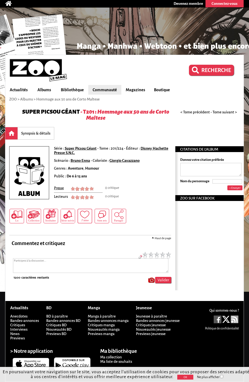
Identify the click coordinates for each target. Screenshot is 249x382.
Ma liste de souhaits (116, 361)
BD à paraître (57, 316)
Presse (59, 188)
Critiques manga (101, 325)
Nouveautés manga (104, 329)
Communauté (105, 90)
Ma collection (111, 357)
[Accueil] (11, 3)
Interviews (18, 329)
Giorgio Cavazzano (124, 160)
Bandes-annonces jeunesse (158, 320)
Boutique (162, 90)
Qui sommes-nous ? (224, 310)
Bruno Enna (80, 160)
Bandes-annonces (24, 320)
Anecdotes (18, 316)
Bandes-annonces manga (108, 320)
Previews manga (101, 334)
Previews (17, 338)
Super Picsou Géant (51, 112)
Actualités (19, 90)
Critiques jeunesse (151, 325)
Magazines (135, 90)
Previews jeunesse (151, 334)
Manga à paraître (102, 316)
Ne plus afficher (208, 377)
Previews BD (56, 334)
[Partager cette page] (119, 216)
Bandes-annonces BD (63, 320)
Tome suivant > (225, 112)
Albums (44, 90)
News (14, 334)
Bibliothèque (72, 90)
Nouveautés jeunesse (153, 329)
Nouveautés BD (58, 329)
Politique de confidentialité (222, 328)
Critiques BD (56, 325)
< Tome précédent (195, 112)
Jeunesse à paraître (151, 316)
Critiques (17, 325)
